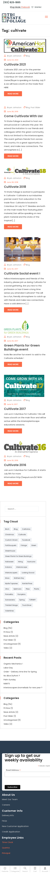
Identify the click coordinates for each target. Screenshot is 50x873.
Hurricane (31, 562)
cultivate (22, 534)
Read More (13, 93)
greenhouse (10, 551)
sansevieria (10, 600)
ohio (7, 589)
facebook (26, 540)
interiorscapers (11, 573)
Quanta (6, 847)
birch (7, 529)
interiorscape (21, 567)
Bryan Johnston (14, 56)
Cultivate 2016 (15, 465)
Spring (22, 600)
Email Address (13, 770)
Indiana (8, 567)
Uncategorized (10, 644)
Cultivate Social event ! (22, 273)
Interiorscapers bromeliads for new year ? (23, 687)
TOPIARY (32, 600)
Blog (28, 56)
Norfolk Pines (27, 583)
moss (7, 578)
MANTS (7, 683)
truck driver (26, 605)
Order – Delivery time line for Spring (20, 671)
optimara (17, 589)
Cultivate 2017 (15, 409)
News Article (9, 636)
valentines (9, 611)
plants (36, 589)
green (33, 545)
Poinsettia (9, 594)
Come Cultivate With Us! (23, 116)
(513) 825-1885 (11, 2)
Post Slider (35, 107)
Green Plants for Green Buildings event (22, 347)
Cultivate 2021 (15, 64)
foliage (24, 545)
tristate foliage (11, 605)
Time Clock (7, 842)
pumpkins (21, 594)
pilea (28, 589)
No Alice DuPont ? (12, 675)
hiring (20, 562)
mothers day (19, 578)
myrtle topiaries (11, 583)
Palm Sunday (10, 679)
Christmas (9, 534)
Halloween (9, 562)
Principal (6, 853)
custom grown (11, 540)
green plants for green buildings (18, 556)
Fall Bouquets (10, 545)
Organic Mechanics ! (13, 663)
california (26, 529)
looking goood (28, 573)
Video (6, 648)
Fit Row (7, 632)
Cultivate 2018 (15, 187)
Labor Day (8, 667)
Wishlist (37, 7)
